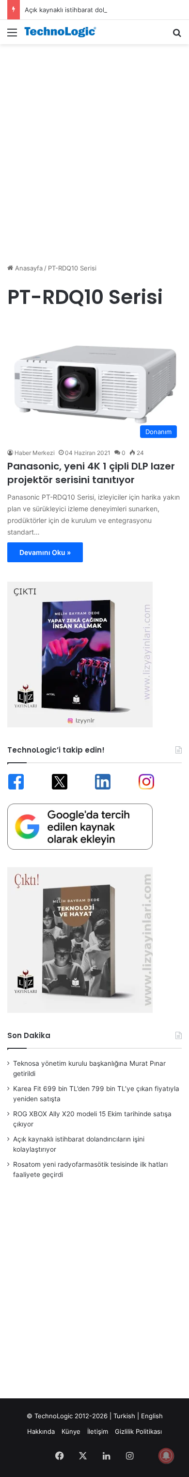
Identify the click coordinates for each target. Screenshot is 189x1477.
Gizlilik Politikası (138, 1431)
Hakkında (41, 1431)
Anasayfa (28, 268)
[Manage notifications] (166, 1455)
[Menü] (12, 36)
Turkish (124, 1416)
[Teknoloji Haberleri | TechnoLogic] (63, 32)
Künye (71, 1431)
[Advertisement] (94, 148)
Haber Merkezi (35, 452)
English (152, 1416)
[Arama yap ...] (177, 36)
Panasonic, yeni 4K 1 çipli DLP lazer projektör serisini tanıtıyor (91, 473)
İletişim (97, 1431)
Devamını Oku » (45, 552)
